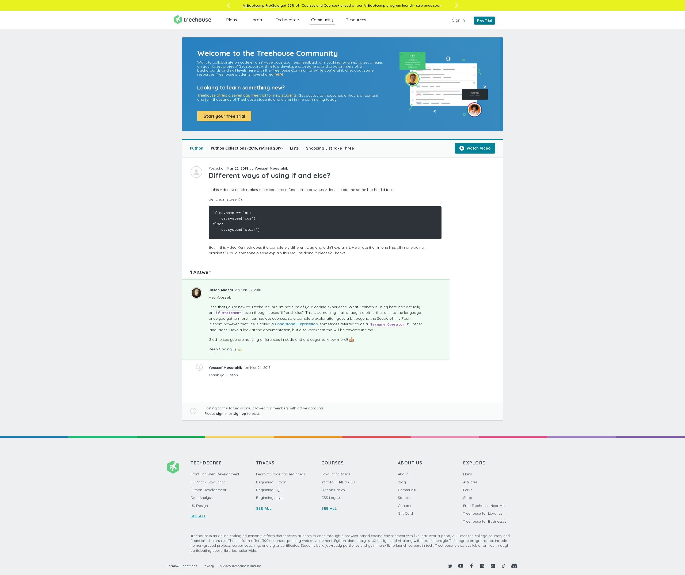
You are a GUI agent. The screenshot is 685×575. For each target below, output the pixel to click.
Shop (467, 497)
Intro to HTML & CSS (338, 482)
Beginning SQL (268, 490)
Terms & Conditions (182, 566)
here (279, 74)
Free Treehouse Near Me (484, 505)
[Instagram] (493, 566)
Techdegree (287, 19)
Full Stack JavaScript (208, 482)
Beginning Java (269, 497)
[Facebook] (471, 566)
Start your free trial (224, 116)
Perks (467, 490)
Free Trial (484, 20)
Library (256, 19)
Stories (403, 497)
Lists (294, 148)
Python (196, 148)
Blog (402, 482)
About (403, 474)
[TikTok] (503, 566)
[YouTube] (461, 566)
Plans (231, 19)
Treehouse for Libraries (482, 513)
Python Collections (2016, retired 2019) (247, 148)
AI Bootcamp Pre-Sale (261, 5)
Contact (404, 505)
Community (322, 19)
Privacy (208, 566)
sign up (239, 413)
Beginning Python (271, 482)
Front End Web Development (215, 474)
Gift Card (405, 513)
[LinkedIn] (482, 566)
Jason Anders (221, 290)
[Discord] (514, 566)
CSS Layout (331, 497)
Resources (355, 19)
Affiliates (470, 482)
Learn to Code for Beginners (280, 474)
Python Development (208, 490)
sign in (221, 413)
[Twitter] (450, 566)
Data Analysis (202, 497)
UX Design (199, 505)
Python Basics (333, 490)
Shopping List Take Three (330, 148)
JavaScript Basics (335, 474)
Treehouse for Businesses (484, 521)
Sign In (458, 20)
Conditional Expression (296, 324)
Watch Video (478, 148)
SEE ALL (198, 516)
